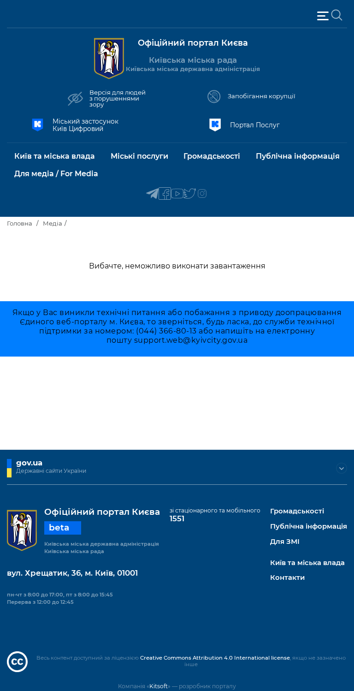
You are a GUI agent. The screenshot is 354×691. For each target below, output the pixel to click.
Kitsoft (158, 686)
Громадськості (297, 511)
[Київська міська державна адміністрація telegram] (152, 194)
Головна (19, 223)
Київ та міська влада (307, 563)
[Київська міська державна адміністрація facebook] (165, 194)
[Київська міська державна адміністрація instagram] (202, 194)
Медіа (52, 223)
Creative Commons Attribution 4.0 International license (215, 658)
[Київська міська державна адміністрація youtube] (177, 194)
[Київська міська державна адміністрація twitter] (189, 194)
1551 (177, 518)
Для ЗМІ (285, 541)
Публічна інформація (308, 526)
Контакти (287, 577)
